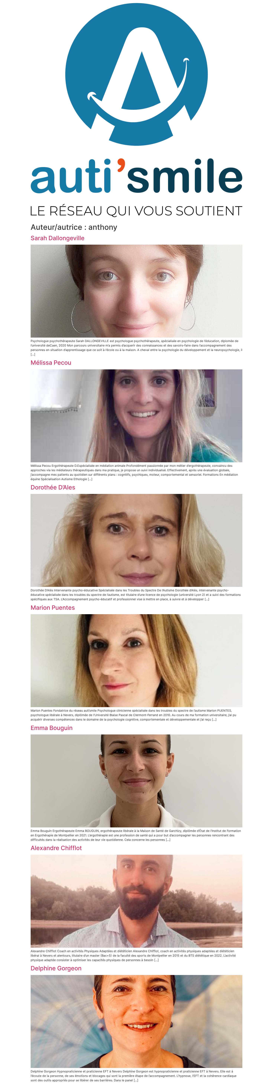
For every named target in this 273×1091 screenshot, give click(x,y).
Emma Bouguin (52, 727)
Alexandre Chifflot (56, 848)
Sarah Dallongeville (57, 238)
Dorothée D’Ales (53, 487)
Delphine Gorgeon (56, 968)
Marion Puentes (53, 607)
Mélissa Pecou (51, 362)
